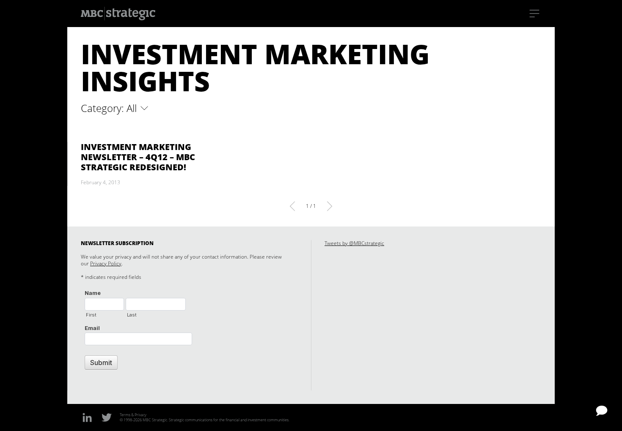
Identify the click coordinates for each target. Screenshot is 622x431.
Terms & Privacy (133, 414)
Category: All (110, 108)
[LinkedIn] (87, 417)
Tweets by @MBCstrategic (354, 243)
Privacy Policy (105, 263)
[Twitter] (106, 417)
